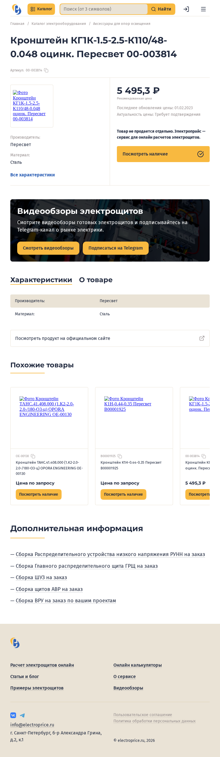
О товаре (96, 280)
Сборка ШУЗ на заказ (41, 577)
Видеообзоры (128, 688)
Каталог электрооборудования (59, 23)
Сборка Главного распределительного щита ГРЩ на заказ (87, 566)
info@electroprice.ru (32, 725)
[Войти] (186, 9)
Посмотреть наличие (145, 154)
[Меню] (203, 9)
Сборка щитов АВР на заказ (49, 589)
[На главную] (16, 9)
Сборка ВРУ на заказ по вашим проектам (66, 600)
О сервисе (124, 676)
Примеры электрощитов (37, 688)
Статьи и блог (24, 676)
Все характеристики (32, 175)
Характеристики (41, 280)
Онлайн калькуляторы (137, 665)
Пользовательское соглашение (142, 714)
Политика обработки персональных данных (154, 721)
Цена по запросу (35, 483)
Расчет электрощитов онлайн (42, 665)
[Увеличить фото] (32, 106)
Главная (17, 23)
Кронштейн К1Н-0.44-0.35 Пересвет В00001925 (131, 465)
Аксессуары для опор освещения (121, 23)
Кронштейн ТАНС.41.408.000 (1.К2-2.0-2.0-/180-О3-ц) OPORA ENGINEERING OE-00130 (49, 468)
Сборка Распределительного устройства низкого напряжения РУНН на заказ (110, 554)
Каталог (44, 9)
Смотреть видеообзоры (48, 248)
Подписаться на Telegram (116, 248)
